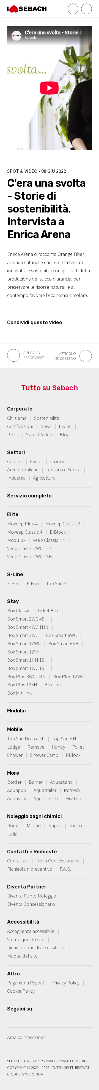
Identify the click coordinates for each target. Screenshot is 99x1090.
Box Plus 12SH (22, 684)
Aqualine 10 (46, 798)
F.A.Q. (65, 869)
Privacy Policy (65, 982)
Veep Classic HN (49, 540)
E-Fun (33, 583)
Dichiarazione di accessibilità (36, 947)
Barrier (36, 782)
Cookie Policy (21, 991)
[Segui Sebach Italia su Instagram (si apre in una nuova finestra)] (22, 1018)
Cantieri (15, 461)
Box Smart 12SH (23, 652)
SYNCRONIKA (32, 1074)
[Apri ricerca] (73, 9)
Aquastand (61, 782)
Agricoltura (44, 478)
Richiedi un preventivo (29, 869)
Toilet (78, 747)
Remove (36, 747)
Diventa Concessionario (31, 904)
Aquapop (16, 790)
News (45, 426)
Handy (58, 747)
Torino (75, 825)
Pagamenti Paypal (25, 982)
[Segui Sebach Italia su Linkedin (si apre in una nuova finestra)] (48, 1018)
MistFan (73, 798)
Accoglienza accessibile (30, 931)
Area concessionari (26, 1037)
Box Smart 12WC (24, 643)
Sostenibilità (46, 418)
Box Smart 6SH (63, 643)
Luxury (57, 461)
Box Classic (18, 610)
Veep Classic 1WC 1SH (29, 556)
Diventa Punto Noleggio (31, 896)
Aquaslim (16, 798)
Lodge (13, 747)
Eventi (65, 426)
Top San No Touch (26, 738)
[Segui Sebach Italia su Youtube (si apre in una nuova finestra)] (35, 1018)
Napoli (55, 825)
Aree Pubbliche (22, 469)
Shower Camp (44, 755)
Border (14, 782)
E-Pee (13, 583)
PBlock (73, 755)
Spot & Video (39, 434)
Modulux (16, 540)
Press (13, 434)
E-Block (58, 532)
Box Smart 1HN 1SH (27, 660)
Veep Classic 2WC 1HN (30, 548)
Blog (64, 434)
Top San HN (64, 738)
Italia (12, 834)
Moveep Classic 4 (24, 532)
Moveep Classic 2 (62, 523)
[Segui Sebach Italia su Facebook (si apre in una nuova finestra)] (9, 1018)
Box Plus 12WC (68, 676)
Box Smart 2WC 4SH (27, 619)
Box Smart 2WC (22, 635)
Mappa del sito (22, 956)
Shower (15, 755)
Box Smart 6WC (61, 635)
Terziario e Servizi (63, 469)
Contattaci (17, 860)
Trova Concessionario (57, 860)
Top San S (56, 583)
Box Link (53, 684)
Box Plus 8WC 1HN (26, 676)
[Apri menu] (86, 9)
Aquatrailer (45, 790)
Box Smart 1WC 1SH (27, 668)
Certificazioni (20, 426)
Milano (34, 825)
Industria (16, 478)
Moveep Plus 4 (22, 523)
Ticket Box (47, 610)
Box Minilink (19, 693)
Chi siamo (17, 418)
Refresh (72, 790)
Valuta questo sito (26, 939)
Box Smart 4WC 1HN (27, 627)
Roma (13, 825)
